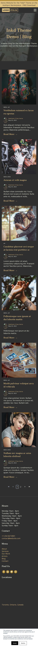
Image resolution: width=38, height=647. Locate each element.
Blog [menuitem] (4, 558)
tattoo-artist (7, 177)
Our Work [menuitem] (6, 553)
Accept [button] (15, 643)
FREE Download (29, 5)
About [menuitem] (4, 549)
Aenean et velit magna (15, 180)
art (9, 107)
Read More (9, 134)
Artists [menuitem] (4, 556)
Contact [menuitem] (5, 561)
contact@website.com (11, 538)
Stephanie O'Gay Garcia (15, 118)
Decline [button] (23, 643)
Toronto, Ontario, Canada (12, 605)
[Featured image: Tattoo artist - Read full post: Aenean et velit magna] (19, 173)
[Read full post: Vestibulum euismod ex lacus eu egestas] (19, 104)
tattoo (5, 107)
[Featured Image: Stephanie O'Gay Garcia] (5, 122)
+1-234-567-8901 (8, 536)
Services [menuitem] (5, 551)
